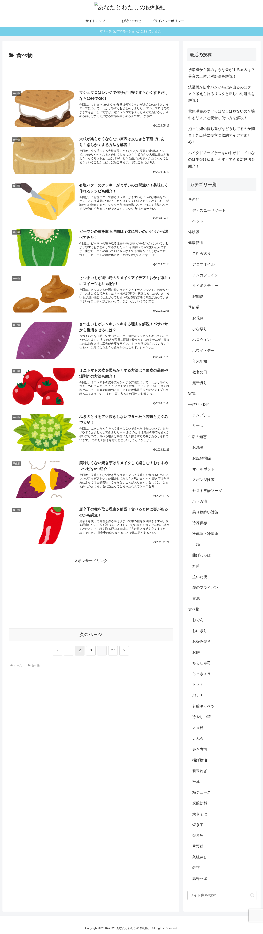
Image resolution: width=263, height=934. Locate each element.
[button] (252, 895)
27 (113, 650)
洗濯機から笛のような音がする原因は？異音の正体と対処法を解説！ (221, 73)
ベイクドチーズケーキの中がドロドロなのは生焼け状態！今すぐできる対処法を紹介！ (221, 159)
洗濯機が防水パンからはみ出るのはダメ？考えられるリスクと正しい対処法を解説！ (221, 94)
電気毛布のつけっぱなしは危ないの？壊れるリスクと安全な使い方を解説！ (221, 114)
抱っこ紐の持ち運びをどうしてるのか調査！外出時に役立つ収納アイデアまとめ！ (221, 135)
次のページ (91, 634)
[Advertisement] (91, 71)
